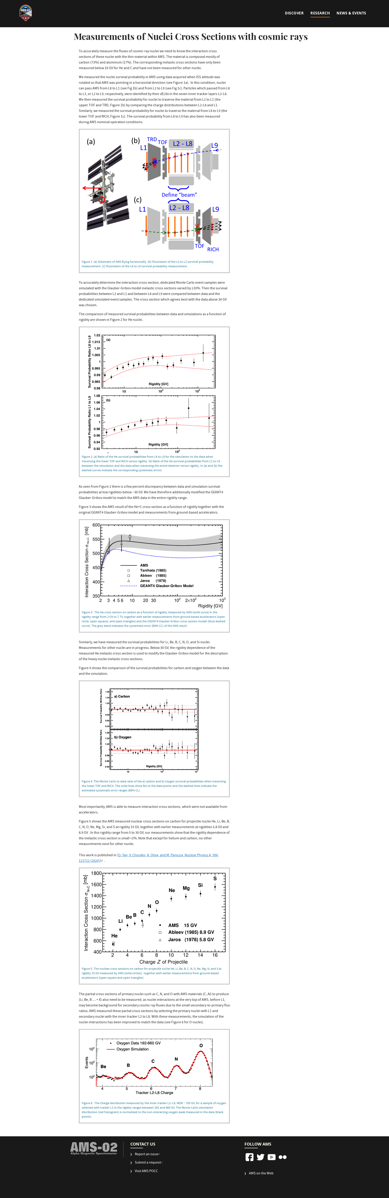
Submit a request (148, 1163)
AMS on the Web (261, 1173)
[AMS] (93, 1148)
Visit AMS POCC (146, 1171)
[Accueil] (25, 13)
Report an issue (146, 1154)
